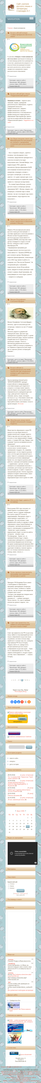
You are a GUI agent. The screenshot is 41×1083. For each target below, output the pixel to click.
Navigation (14, 19)
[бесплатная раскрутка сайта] (28, 1031)
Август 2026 (20, 811)
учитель (12, 84)
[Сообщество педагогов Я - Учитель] (15, 1031)
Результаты (16, 893)
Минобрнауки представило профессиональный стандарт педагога (21, 422)
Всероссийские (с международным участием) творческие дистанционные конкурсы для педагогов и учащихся (20, 371)
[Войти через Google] (25, 701)
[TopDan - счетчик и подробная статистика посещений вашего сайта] (20, 1082)
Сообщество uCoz (15, 1000)
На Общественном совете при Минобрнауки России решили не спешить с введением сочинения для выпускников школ (21, 142)
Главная (10, 28)
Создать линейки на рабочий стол (11, 1067)
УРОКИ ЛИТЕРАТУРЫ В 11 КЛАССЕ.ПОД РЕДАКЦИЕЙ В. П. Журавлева (18, 784)
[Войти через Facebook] (18, 701)
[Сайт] (14, 735)
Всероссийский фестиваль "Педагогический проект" (20, 94)
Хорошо (12, 886)
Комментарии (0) (15, 86)
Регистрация (18, 691)
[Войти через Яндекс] (22, 701)
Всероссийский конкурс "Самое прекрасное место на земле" (21, 34)
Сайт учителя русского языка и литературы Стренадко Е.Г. (24, 7)
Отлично (12, 883)
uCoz (16, 1071)
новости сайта (20, 80)
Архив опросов (23, 893)
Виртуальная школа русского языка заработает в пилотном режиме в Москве (21, 221)
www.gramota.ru (17, 721)
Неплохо (12, 888)
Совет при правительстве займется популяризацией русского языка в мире (20, 624)
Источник (20, 404)
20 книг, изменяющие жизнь (16, 799)
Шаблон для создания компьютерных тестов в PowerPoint (19, 790)
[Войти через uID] (11, 701)
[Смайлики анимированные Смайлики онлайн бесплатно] (19, 736)
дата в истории (18, 359)
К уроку (30, 788)
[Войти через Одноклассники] (29, 701)
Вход (24, 691)
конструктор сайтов (7, 1071)
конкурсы (12, 761)
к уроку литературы (27, 775)
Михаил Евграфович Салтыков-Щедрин (18, 300)
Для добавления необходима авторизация (20, 990)
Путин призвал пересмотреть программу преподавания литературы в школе (21, 574)
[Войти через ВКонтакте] (15, 701)
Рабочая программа (14, 795)
